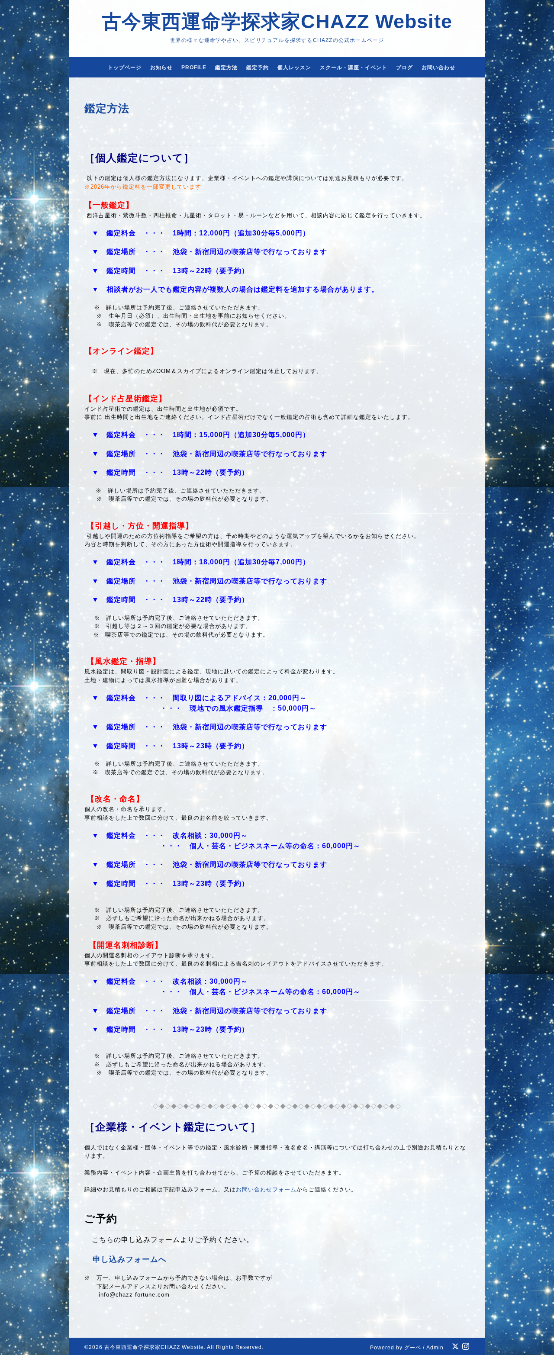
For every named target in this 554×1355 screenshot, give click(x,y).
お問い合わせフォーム (266, 1189)
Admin (435, 1348)
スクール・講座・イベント (353, 67)
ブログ (404, 67)
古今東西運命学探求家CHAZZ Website (277, 21)
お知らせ (161, 67)
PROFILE (193, 67)
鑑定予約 (257, 67)
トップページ (125, 67)
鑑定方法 (226, 67)
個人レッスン (294, 67)
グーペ (412, 1348)
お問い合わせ (438, 67)
